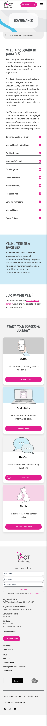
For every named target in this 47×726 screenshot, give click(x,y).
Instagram (10, 708)
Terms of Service (20, 696)
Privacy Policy (8, 696)
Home (9, 35)
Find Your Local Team (23, 527)
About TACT (18, 35)
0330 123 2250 (24, 379)
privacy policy (34, 593)
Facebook (5, 708)
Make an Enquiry (11, 638)
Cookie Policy (33, 696)
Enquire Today (8, 649)
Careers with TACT (9, 663)
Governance (28, 35)
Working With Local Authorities (14, 667)
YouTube (14, 708)
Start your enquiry (28, 5)
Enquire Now (23, 428)
